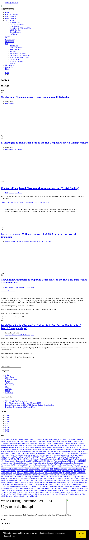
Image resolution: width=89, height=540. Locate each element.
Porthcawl (13, 443)
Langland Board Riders (31, 482)
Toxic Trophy (14, 26)
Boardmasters (78, 463)
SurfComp (53, 486)
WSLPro (57, 469)
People (7, 391)
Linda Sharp (62, 457)
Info (61, 439)
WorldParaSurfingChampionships (74, 459)
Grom (3, 455)
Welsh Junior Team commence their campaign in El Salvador (35, 97)
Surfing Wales (68, 490)
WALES (42, 457)
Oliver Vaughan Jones (40, 478)
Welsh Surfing (6, 480)
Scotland (49, 459)
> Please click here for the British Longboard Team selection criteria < (25, 202)
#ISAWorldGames (7, 477)
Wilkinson (70, 461)
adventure (52, 449)
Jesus (10, 463)
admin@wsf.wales (11, 3)
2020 (7, 427)
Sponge (26, 241)
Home (7, 12)
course (59, 445)
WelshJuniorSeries (55, 480)
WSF (7, 439)
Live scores (25, 453)
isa (68, 445)
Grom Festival (10, 453)
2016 (7, 431)
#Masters (30, 488)
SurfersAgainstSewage (20, 496)
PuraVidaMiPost (70, 473)
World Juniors (36, 461)
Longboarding (77, 441)
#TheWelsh (9, 451)
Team (47, 469)
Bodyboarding (10, 40)
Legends (12, 63)
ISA (6, 103)
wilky (49, 447)
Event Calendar (10, 18)
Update (69, 439)
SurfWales (47, 471)
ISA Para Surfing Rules (18, 53)
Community (63, 441)
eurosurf (8, 457)
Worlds (11, 103)
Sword (76, 461)
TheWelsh (51, 465)
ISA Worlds (68, 453)
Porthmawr (8, 482)
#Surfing (17, 451)
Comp (14, 335)
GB (15, 477)
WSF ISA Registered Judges (19, 57)
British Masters (43, 439)
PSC (84, 461)
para (7, 461)
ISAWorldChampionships (25, 471)
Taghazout (63, 469)
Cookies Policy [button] (9, 536)
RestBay (19, 475)
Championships (28, 455)
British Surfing (16, 480)
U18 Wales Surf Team (75, 488)
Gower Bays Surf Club (13, 484)
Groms (62, 455)
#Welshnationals (6, 467)
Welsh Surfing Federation (40, 486)
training (64, 445)
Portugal (56, 439)
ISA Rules (13, 51)
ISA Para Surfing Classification (20, 55)
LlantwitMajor (67, 451)
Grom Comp (48, 477)
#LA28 (60, 490)
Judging (54, 445)
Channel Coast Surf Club (64, 482)
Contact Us (9, 67)
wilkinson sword (18, 492)
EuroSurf (43, 453)
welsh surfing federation (58, 492)
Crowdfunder (60, 449)
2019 (7, 429)
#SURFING (35, 457)
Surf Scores (13, 34)
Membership (9, 65)
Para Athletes (64, 478)
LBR (21, 482)
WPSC (3, 461)
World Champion (17, 241)
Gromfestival (81, 473)
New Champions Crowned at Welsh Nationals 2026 (23, 403)
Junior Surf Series (38, 477)
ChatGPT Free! (53, 484)
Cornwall (29, 459)
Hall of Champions (11, 14)
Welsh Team (30, 287)
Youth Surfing (32, 484)
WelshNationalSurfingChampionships (42, 467)
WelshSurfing (5, 459)
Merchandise (9, 42)
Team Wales (84, 478)
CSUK (41, 473)
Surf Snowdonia (39, 441)
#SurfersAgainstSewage (24, 465)
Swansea (32, 453)
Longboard (9, 149)
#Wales (9, 445)
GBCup (19, 459)
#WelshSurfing (43, 480)
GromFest (15, 482)
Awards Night (72, 486)
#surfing (4, 445)
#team (3, 451)
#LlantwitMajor (39, 451)
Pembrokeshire (56, 471)
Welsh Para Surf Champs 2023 (20, 28)
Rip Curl (78, 455)
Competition (5, 443)
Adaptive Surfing (54, 478)
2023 (7, 421)
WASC (18, 453)
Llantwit (82, 447)
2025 (7, 417)
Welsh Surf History (16, 61)
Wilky (18, 447)
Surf (60, 451)
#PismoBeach (41, 445)
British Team (76, 453)
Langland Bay (62, 486)
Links (7, 69)
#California (32, 445)
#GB (28, 457)
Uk (83, 451)
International (9, 385)
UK (24, 459)
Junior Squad (9, 377)
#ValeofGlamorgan (51, 451)
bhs (36, 494)
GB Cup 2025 (74, 478)
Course (13, 447)
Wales (3, 453)
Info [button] (6, 44)
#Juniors (24, 488)
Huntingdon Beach (22, 461)
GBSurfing (27, 477)
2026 (7, 415)
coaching (54, 457)
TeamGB (20, 477)
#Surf (22, 451)
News (10, 16)
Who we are (14, 46)
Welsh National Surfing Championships (68, 494)
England (43, 459)
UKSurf (79, 467)
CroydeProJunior (7, 492)
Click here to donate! (8, 291)
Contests (31, 447)
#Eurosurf (9, 488)
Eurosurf (52, 475)
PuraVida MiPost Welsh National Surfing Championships (20, 469)
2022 (7, 423)
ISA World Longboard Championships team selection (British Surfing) (40, 188)
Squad (43, 469)
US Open (49, 441)
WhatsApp (4, 463)
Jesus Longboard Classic (25, 473)
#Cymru (15, 445)
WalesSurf (27, 486)
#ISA (52, 443)
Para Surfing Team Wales (76, 477)
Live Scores (16, 467)
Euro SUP (59, 453)
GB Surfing (9, 393)
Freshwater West (6, 473)
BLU (70, 441)
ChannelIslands (57, 459)
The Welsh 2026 (28, 490)
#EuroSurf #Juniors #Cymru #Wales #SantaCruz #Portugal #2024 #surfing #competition (43, 463)
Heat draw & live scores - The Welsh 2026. (20, 407)
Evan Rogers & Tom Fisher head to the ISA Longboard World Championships (44, 142)
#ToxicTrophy (6, 465)
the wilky (70, 492)
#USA (48, 445)
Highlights (60, 473)
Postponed (76, 465)
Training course (79, 445)
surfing (14, 449)
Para (38, 241)
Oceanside (20, 486)
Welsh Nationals (16, 490)
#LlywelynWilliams (66, 484)
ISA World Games (70, 475)
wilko (52, 494)
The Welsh (9, 383)
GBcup (69, 457)
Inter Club (24, 447)
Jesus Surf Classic (51, 473)
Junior (7, 455)
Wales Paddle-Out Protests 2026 (16, 401)
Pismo (20, 455)
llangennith (24, 449)
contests (54, 447)
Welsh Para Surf (20, 457)
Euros (36, 439)
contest (44, 447)
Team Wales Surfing (61, 488)
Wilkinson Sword (15, 22)
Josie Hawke (77, 490)
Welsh (3, 441)
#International (23, 445)
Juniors (68, 449)
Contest (13, 441)
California (44, 241)
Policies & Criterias (16, 48)
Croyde (84, 490)
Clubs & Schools (15, 59)
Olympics (84, 453)
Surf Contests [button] (9, 20)
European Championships (10, 478)
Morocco (71, 469)
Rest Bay (24, 484)
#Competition (29, 451)
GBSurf (85, 467)
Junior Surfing (82, 486)
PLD (43, 461)
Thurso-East (26, 480)
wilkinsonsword (29, 494)
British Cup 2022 (15, 30)
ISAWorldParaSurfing (8, 486)
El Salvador (78, 469)
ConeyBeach (26, 475)
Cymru (48, 457)
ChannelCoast (77, 451)
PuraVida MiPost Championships (45, 490)
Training (69, 465)
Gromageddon (43, 484)
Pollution (35, 496)
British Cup (14, 455)
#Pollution (36, 465)
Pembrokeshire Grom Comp (43, 488)
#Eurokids (17, 488)
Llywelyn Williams (25, 478)
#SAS (13, 465)
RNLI (38, 453)
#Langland (43, 465)
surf (18, 449)
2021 (7, 425)
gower (30, 449)
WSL (51, 469)
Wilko (76, 471)
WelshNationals (60, 465)
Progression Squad (60, 461)
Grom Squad (51, 453)
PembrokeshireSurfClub (70, 480)
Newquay (36, 459)
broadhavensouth (44, 494)
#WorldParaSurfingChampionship (65, 443)
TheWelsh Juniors (63, 447)
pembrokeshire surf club (41, 492)
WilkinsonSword (67, 471)
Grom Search (69, 455)
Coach (80, 449)
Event (72, 445)
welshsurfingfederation (40, 449)
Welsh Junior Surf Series (39, 475)
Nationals (38, 447)
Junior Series (59, 475)
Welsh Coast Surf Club (48, 482)
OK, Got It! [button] (81, 535)
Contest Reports (15, 32)
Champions (25, 467)
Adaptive (8, 36)
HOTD (36, 473)
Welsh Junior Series (60, 477)
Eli (30, 461)
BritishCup (76, 457)
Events (7, 381)
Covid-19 (75, 439)
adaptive (12, 461)
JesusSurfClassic (70, 467)
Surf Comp (34, 480)
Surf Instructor (6, 447)
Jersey (51, 439)
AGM (7, 375)
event (18, 441)
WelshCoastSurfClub (8, 475)
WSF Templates (15, 49)
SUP (6, 38)
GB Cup (13, 459)
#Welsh (85, 449)
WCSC (75, 447)
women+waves (6, 449)
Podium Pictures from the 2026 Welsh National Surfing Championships (29, 405)
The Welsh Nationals (17, 24)
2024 (7, 419)
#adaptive (81, 443)
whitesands (28, 492)
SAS (30, 496)
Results (3, 488)
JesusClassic (60, 467)
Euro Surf (74, 449)
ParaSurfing (77, 484)
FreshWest (81, 471)
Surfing (8, 441)
